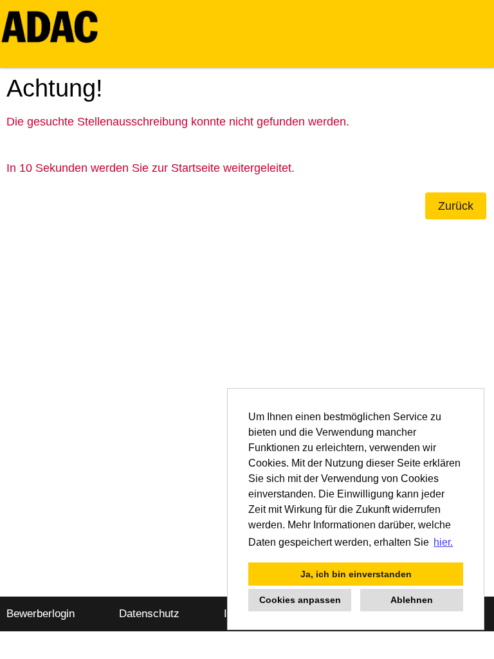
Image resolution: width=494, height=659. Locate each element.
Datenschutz (149, 614)
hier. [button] (443, 542)
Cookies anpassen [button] (300, 600)
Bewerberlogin (40, 614)
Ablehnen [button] (411, 600)
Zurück (455, 206)
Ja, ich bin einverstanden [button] (356, 574)
